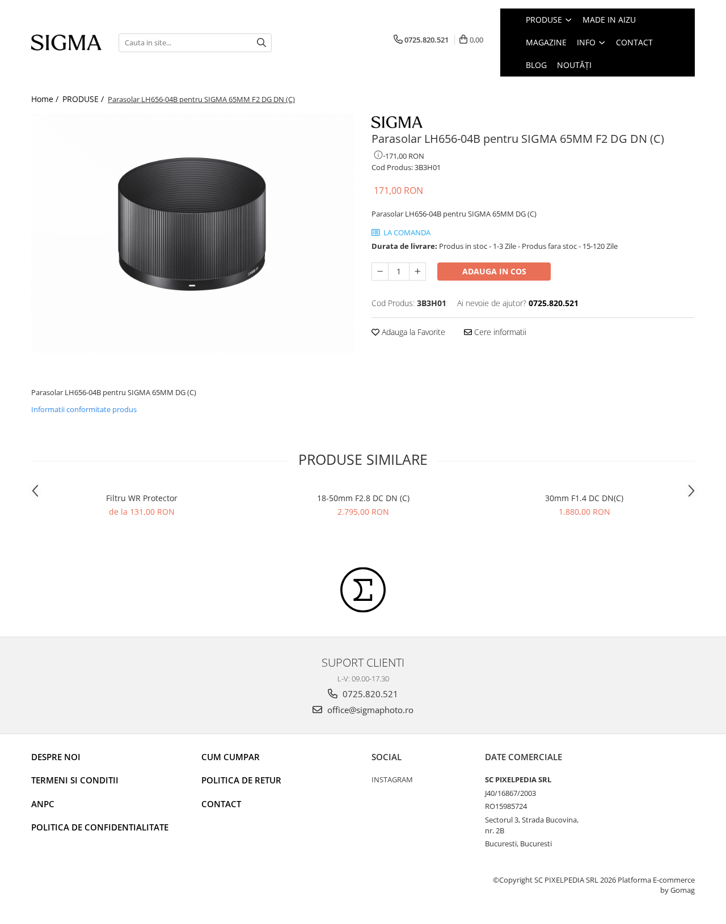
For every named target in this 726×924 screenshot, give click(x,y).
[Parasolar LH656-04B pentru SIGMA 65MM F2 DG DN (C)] (192, 233)
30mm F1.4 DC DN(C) (584, 498)
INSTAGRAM (392, 779)
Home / (46, 99)
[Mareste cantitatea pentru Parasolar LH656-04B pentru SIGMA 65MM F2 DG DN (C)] (417, 271)
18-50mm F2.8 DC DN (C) (363, 498)
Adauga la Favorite (412, 332)
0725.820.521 (369, 694)
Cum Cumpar (230, 756)
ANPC (42, 803)
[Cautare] (261, 42)
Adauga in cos (494, 271)
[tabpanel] (192, 233)
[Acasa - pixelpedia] (66, 43)
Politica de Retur (241, 780)
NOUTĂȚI (574, 65)
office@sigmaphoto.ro (369, 709)
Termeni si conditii (75, 780)
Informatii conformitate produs (84, 409)
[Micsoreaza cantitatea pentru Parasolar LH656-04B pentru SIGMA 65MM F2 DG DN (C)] (380, 271)
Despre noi (56, 756)
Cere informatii (499, 332)
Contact (221, 803)
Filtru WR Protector (142, 498)
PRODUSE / (84, 99)
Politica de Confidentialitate (99, 827)
